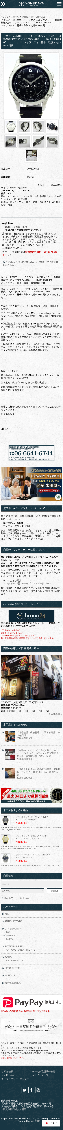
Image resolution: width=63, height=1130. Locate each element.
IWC (8, 932)
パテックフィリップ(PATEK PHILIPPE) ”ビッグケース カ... (31, 837)
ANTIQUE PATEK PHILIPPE (13, 848)
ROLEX (8, 957)
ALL (43, 16)
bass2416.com (37, 1121)
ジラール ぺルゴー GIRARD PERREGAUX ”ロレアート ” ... (33, 856)
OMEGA (10, 935)
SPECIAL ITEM (14, 830)
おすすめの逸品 (24, 827)
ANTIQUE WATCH (14, 921)
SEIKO (9, 939)
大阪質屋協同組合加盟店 (13, 1109)
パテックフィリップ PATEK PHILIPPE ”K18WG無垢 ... (32, 818)
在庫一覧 (15, 16)
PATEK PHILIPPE (37, 827)
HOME (4, 16)
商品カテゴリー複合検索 (16, 898)
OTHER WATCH (30, 16)
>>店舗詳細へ (55, 714)
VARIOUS (10, 975)
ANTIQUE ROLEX (15, 960)
